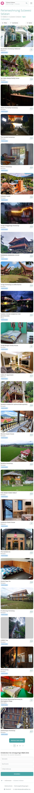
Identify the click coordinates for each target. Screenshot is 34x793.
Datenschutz (8, 786)
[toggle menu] (31, 3)
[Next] (30, 36)
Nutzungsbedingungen (21, 786)
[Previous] (3, 36)
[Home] (2, 780)
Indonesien (5, 19)
